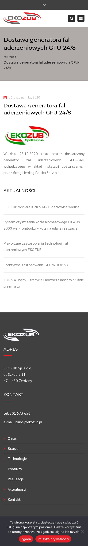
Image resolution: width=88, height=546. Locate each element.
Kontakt (14, 499)
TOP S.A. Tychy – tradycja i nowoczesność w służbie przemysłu (44, 282)
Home (9, 57)
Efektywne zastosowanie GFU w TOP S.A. (36, 264)
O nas (12, 438)
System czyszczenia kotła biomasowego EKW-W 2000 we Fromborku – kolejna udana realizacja (42, 225)
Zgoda (26, 539)
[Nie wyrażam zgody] (82, 531)
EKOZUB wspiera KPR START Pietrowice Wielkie (41, 207)
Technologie (17, 458)
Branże (13, 448)
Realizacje (16, 479)
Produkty (15, 468)
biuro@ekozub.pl (28, 422)
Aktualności (17, 489)
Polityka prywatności (53, 539)
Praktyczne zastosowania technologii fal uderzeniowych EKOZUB (36, 246)
